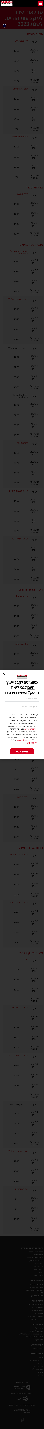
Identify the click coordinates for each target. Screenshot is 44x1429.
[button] (5, 26)
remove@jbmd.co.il (24, 740)
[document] (22, 714)
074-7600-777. (32, 743)
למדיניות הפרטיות (31, 729)
